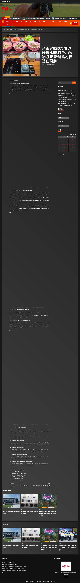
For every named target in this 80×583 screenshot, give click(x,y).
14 (62, 144)
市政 (4, 24)
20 (59, 147)
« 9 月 (59, 154)
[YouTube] (67, 577)
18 (72, 144)
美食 (39, 21)
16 (67, 144)
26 (75, 147)
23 (67, 147)
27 (59, 150)
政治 (13, 24)
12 (75, 142)
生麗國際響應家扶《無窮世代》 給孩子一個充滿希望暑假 (53, 18)
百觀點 (60, 21)
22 (64, 147)
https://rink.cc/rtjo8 (18, 478)
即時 (21, 21)
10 (69, 142)
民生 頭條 (44, 64)
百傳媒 (7, 9)
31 (69, 150)
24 (69, 147)
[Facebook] (65, 577)
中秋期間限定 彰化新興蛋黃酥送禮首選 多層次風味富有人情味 (24, 18)
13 (59, 144)
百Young (54, 21)
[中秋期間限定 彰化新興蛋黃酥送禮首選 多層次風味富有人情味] (48, 501)
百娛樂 (65, 21)
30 (67, 150)
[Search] (69, 23)
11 (72, 142)
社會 (8, 24)
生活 (26, 21)
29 (64, 150)
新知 (12, 21)
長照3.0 (7, 21)
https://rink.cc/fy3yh (20, 477)
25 (72, 147)
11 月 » (64, 154)
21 (62, 147)
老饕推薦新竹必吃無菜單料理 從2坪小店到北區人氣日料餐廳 (19, 485)
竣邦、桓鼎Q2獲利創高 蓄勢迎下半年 (66, 93)
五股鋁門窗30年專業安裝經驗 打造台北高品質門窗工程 (40, 485)
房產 (48, 21)
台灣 (17, 21)
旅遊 (35, 21)
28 (62, 150)
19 (75, 144)
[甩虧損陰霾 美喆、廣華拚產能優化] (11, 501)
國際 (30, 21)
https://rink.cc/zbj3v (21, 473)
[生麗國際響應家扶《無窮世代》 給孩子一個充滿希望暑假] (68, 535)
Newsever (46, 581)
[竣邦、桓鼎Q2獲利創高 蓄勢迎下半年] (29, 501)
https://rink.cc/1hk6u (21, 475)
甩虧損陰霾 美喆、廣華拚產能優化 (66, 90)
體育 (44, 21)
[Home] (3, 22)
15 (64, 144)
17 (69, 144)
